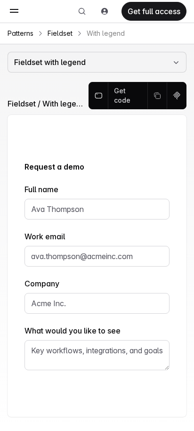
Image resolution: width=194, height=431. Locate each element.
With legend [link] (106, 33)
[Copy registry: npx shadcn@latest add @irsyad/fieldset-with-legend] (176, 95)
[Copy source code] (157, 95)
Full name (41, 189)
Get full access (154, 11)
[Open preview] (98, 95)
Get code (122, 95)
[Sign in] (104, 11)
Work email (44, 236)
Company (41, 283)
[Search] (82, 11)
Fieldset (60, 33)
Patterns (20, 33)
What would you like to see (72, 330)
